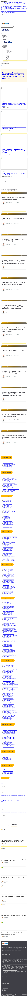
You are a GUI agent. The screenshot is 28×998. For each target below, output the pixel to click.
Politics (7, 56)
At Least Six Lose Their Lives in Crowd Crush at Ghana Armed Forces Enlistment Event (13, 962)
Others (7, 55)
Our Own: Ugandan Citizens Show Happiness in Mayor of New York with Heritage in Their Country (14, 105)
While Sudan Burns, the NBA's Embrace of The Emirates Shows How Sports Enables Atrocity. (13, 284)
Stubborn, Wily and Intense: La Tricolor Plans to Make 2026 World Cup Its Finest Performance (13, 11)
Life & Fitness (9, 51)
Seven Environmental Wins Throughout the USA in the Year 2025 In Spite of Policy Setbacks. (14, 437)
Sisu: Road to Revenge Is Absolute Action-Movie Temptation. (10, 806)
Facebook (5, 988)
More (4, 47)
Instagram (5, 990)
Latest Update (4, 1)
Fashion (5, 45)
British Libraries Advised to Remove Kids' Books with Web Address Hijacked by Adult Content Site (13, 329)
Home (4, 35)
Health (7, 50)
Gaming (8, 48)
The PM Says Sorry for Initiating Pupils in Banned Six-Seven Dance (14, 415)
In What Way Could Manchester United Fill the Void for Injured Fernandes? (13, 240)
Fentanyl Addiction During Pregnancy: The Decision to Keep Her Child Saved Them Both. (15, 960)
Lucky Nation (9, 994)
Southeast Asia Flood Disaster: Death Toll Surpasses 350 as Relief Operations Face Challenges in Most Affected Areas (13, 393)
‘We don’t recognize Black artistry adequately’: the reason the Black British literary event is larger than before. (13, 306)
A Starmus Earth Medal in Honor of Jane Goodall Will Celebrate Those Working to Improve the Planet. (15, 967)
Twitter (5, 989)
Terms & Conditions (11, 995)
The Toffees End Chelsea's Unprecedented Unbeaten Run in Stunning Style (13, 795)
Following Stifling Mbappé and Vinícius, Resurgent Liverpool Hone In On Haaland (14, 969)
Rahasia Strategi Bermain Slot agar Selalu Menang (11, 2)
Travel (7, 59)
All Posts (5, 36)
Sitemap (4, 995)
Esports (4, 39)
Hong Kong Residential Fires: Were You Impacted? (13, 351)
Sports (7, 57)
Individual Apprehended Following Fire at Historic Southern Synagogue (14, 372)
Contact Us (5, 61)
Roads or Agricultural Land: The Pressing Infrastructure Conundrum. (13, 198)
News (7, 53)
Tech (7, 58)
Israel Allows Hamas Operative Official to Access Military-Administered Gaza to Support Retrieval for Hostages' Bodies (13, 261)
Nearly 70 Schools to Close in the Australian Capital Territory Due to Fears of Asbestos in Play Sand (13, 151)
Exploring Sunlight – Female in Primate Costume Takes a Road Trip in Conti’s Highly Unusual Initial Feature (13, 75)
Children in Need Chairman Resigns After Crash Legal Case (13, 219)
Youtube (5, 991)
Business (5, 37)
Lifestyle (8, 52)
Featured (5, 46)
